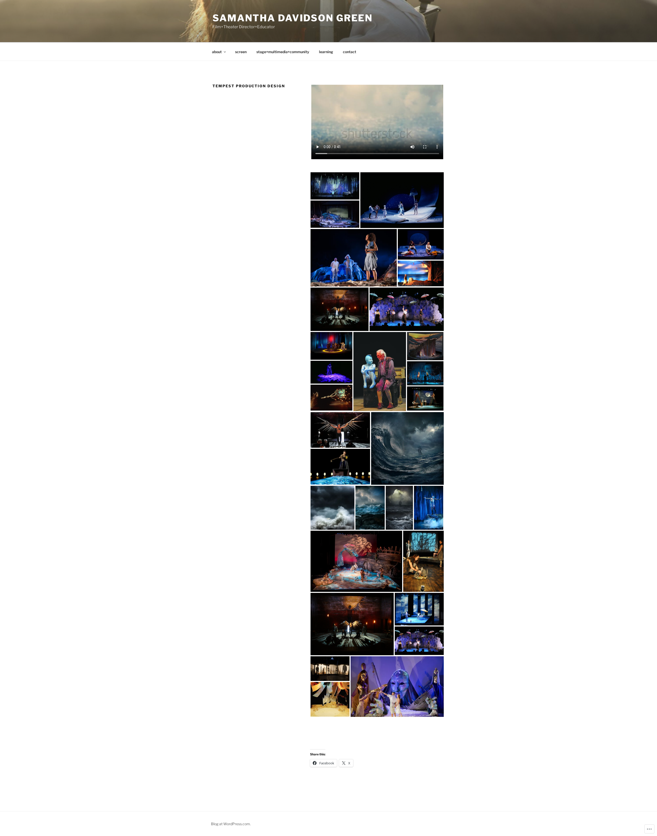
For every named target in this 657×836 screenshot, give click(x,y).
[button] (335, 186)
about (217, 52)
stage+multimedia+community (282, 52)
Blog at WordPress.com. (231, 824)
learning (326, 52)
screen (241, 52)
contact (349, 52)
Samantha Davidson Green (292, 18)
